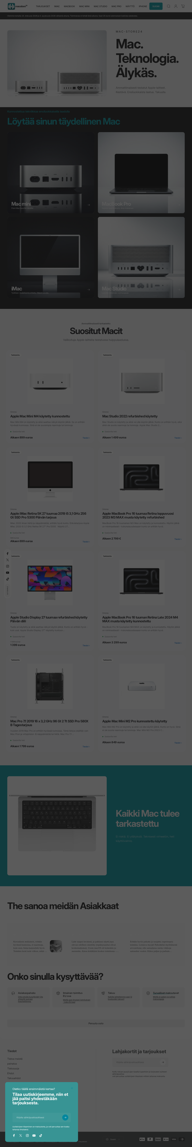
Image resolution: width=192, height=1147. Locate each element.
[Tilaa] (65, 1117)
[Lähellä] (72, 1088)
